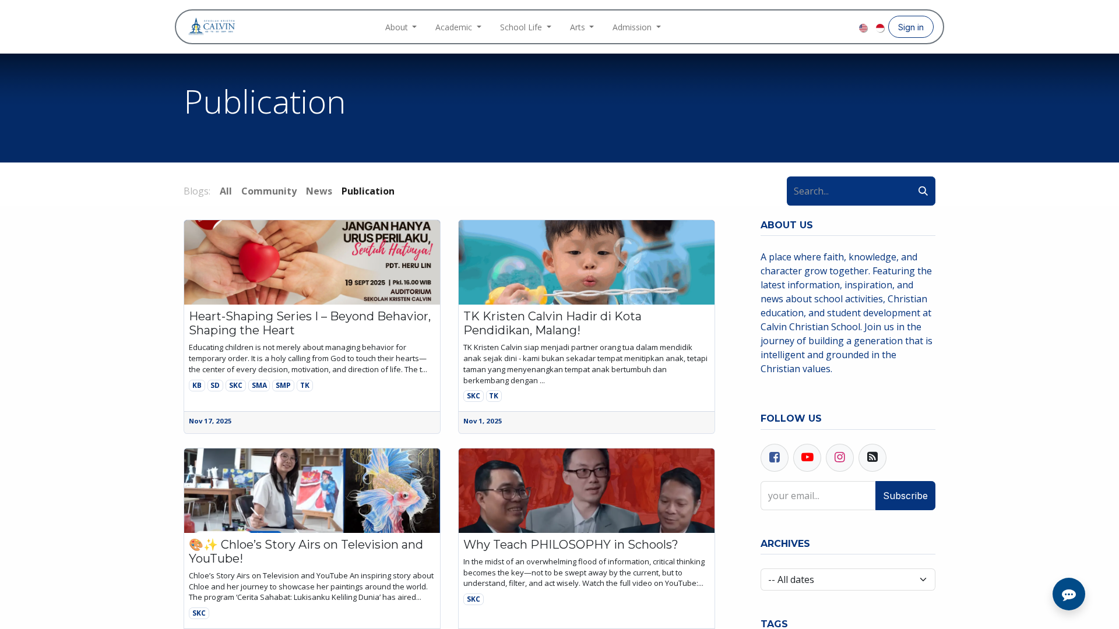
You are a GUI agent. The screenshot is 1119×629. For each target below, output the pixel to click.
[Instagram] (830, 27)
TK (304, 385)
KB (197, 385)
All (226, 191)
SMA (259, 385)
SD (215, 385)
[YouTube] (848, 27)
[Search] (923, 191)
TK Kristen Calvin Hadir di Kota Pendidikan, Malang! (552, 323)
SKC (235, 385)
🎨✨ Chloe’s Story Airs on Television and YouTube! (306, 552)
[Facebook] (811, 27)
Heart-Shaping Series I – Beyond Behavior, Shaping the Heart (310, 323)
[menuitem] (401, 27)
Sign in (911, 27)
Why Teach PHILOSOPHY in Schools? (570, 545)
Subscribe (905, 495)
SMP (283, 385)
